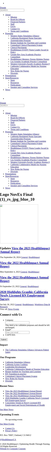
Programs (9, 33)
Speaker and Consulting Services (24, 87)
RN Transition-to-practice (15, 374)
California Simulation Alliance (17, 362)
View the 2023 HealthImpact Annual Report (23, 391)
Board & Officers (17, 19)
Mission (13, 17)
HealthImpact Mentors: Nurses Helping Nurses (29, 59)
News (7, 90)
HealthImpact (34, 257)
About (7, 15)
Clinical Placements (18, 47)
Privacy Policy (11, 431)
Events (16, 309)
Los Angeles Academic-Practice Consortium (28, 61)
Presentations (10, 76)
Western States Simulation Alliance (24, 36)
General (24, 257)
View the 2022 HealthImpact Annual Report (23, 393)
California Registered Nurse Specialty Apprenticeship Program (26, 39)
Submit (3, 340)
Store (12, 80)
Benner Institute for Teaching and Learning (28, 43)
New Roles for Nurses (19, 71)
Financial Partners (17, 22)
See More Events (7, 424)
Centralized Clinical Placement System (26, 45)
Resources (14, 83)
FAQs (12, 26)
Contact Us (15, 29)
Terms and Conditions (19, 31)
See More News (6, 409)
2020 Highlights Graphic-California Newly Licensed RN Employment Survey (24, 295)
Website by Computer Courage (13, 449)
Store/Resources (12, 78)
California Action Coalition (16, 364)
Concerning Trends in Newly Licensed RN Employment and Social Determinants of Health (25, 404)
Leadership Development (15, 367)
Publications (15, 85)
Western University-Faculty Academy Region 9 (30, 64)
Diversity (14, 73)
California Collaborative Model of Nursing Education (27, 369)
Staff (12, 24)
